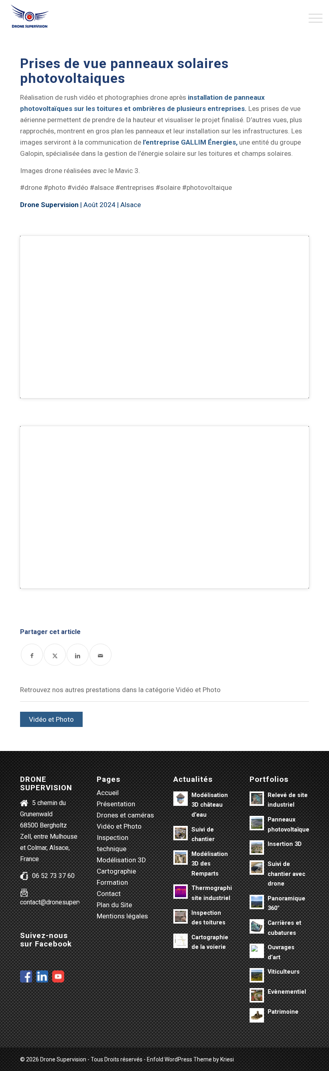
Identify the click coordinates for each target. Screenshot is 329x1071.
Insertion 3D (285, 844)
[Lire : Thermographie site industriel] (180, 891)
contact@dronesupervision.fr (60, 902)
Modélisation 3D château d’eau (209, 805)
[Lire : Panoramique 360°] (257, 902)
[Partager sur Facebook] (32, 655)
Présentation (116, 804)
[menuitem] (312, 18)
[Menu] (312, 18)
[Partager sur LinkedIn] (78, 655)
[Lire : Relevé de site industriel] (257, 798)
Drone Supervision (49, 205)
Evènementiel (287, 991)
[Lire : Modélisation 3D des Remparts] (180, 857)
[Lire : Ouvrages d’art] (257, 951)
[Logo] (29, 18)
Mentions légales (122, 916)
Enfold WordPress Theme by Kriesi (190, 1059)
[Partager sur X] (55, 655)
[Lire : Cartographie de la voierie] (180, 941)
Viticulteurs (284, 971)
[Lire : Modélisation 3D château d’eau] (180, 798)
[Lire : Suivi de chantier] (180, 833)
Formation (112, 882)
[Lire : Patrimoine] (257, 1015)
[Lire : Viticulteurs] (257, 975)
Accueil (108, 793)
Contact (109, 894)
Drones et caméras (125, 815)
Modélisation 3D (121, 860)
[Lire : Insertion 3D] (257, 847)
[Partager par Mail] (100, 655)
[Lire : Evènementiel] (257, 995)
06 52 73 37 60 (53, 876)
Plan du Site (114, 905)
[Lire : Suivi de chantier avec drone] (257, 867)
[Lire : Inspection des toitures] (180, 916)
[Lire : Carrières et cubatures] (257, 926)
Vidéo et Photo (51, 719)
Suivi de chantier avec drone (286, 874)
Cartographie (116, 871)
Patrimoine (283, 1012)
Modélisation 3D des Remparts (209, 864)
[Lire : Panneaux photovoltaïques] (257, 823)
